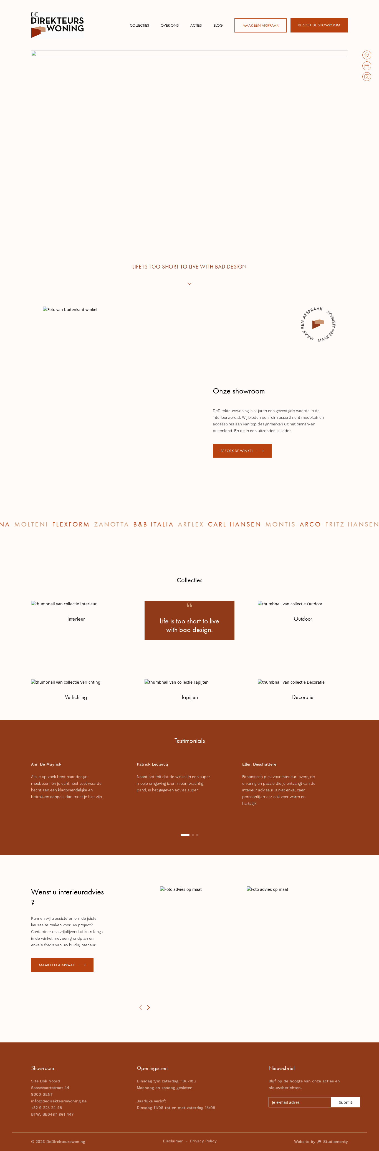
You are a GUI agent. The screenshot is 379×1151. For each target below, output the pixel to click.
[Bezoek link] (366, 55)
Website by (321, 1141)
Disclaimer (173, 1141)
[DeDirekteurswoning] (57, 25)
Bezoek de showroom (319, 24)
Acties (196, 25)
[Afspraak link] (366, 65)
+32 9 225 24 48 (46, 1107)
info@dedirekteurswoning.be (59, 1101)
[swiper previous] (141, 1007)
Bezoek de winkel (237, 450)
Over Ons (170, 25)
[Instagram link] (366, 76)
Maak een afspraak (260, 25)
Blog (218, 25)
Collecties (139, 25)
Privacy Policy (203, 1141)
